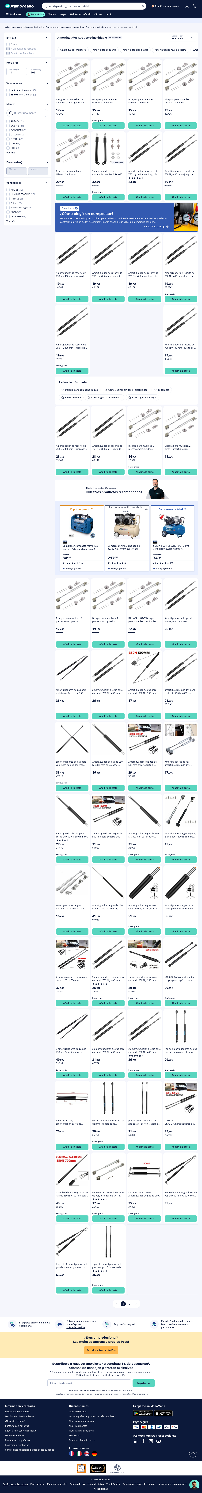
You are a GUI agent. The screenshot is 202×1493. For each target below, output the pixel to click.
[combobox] (183, 37)
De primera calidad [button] (171, 509)
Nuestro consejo (77, 1411)
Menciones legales (57, 1484)
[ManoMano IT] (79, 1453)
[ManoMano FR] (71, 1453)
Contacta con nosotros (17, 1425)
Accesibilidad (101, 1488)
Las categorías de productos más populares (92, 1416)
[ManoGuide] (194, 1485)
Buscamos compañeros (17, 1440)
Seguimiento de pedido (17, 1411)
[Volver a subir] (193, 1453)
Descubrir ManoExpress (82, 1440)
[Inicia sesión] (187, 6)
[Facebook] (143, 1441)
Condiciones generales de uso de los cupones (29, 1449)
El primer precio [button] (80, 509)
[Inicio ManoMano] (21, 6)
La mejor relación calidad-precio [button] (125, 509)
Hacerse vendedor (15, 1435)
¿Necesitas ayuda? (15, 1421)
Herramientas (17, 27)
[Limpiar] (143, 6)
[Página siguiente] (136, 1303)
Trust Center (113, 1484)
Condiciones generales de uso (139, 1484)
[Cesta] (194, 6)
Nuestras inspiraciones (81, 1430)
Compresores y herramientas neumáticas (65, 27)
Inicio (6, 27)
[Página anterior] (116, 1303)
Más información (140, 1393)
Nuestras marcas (78, 1425)
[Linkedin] (135, 1441)
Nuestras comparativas (81, 1421)
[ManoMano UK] (86, 1453)
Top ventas (75, 1435)
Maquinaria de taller (34, 27)
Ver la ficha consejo (154, 226)
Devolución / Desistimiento (19, 1416)
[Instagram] (150, 1441)
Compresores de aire (95, 27)
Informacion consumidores (172, 1484)
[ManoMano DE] (94, 1453)
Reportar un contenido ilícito (20, 1430)
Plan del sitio (37, 1484)
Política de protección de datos (87, 1484)
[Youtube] (158, 1441)
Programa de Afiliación (17, 1444)
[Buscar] (45, 6)
